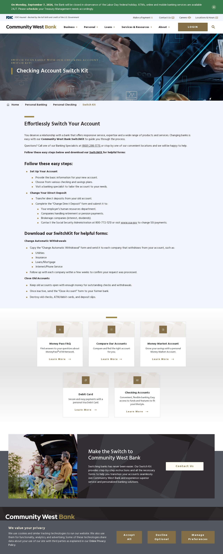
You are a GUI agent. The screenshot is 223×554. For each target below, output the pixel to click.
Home (15, 105)
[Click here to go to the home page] (40, 517)
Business (69, 27)
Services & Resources (135, 27)
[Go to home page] (31, 27)
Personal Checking (64, 105)
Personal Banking (36, 105)
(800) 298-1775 (91, 146)
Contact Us (165, 17)
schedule (32, 9)
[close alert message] (214, 7)
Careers (183, 17)
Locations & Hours (204, 17)
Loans (108, 27)
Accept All (129, 537)
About (163, 27)
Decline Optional (162, 537)
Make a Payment (142, 17)
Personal (89, 27)
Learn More (58, 359)
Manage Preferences (198, 537)
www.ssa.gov (129, 222)
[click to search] (213, 26)
